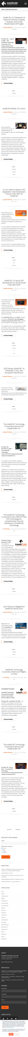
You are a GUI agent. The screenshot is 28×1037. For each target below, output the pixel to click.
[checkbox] (14, 850)
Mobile (14, 174)
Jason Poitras (8, 27)
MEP (2, 931)
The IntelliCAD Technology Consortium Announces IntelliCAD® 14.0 (14, 746)
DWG (3, 910)
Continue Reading (8, 83)
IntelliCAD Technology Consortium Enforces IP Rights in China (14, 671)
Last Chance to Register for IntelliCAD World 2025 (14, 607)
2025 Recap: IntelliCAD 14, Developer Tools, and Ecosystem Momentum (14, 370)
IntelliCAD (14, 93)
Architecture (4, 896)
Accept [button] (11, 1034)
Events (14, 654)
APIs (14, 262)
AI (2, 891)
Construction (4, 905)
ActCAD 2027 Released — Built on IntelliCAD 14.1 (11, 881)
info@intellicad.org (8, 962)
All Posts (9, 829)
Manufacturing (5, 924)
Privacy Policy (10, 1027)
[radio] (14, 848)
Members (14, 171)
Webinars (14, 265)
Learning (14, 348)
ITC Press (6, 529)
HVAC (3, 917)
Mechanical (4, 927)
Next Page (18, 829)
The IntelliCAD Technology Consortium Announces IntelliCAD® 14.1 (14, 426)
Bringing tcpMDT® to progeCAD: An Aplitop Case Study (12, 879)
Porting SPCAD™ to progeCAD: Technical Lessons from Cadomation (12, 876)
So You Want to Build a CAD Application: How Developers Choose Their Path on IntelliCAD (13, 192)
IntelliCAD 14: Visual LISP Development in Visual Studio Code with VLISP (14, 282)
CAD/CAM (4, 900)
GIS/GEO (4, 915)
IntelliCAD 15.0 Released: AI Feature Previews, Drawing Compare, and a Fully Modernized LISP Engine (14, 20)
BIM (2, 898)
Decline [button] (16, 1034)
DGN (3, 908)
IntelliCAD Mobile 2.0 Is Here (14, 108)
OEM (2, 936)
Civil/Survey (4, 903)
